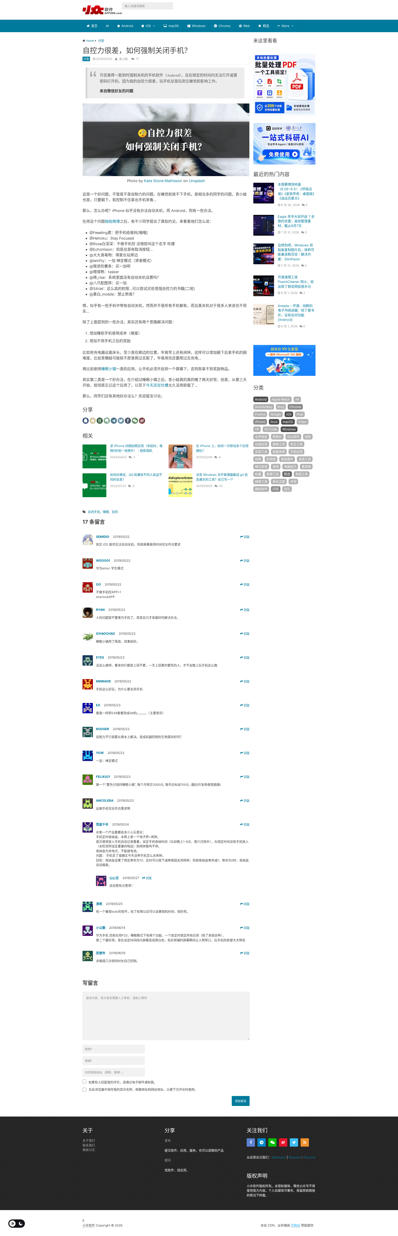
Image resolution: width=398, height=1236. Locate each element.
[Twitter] (294, 1142)
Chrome (224, 26)
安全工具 (296, 444)
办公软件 (293, 437)
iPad (300, 414)
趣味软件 (261, 489)
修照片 (277, 437)
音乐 (287, 489)
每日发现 (261, 467)
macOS (173, 26)
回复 (246, 536)
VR (257, 429)
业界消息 (261, 437)
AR (297, 399)
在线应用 (261, 444)
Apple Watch (281, 399)
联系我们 (89, 1145)
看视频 (306, 467)
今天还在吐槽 (157, 385)
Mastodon (279, 1157)
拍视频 (271, 459)
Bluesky (294, 1157)
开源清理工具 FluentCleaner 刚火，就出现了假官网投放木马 (296, 282)
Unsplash (197, 181)
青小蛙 (123, 59)
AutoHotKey (263, 407)
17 (137, 59)
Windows (198, 26)
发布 (168, 1140)
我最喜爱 (279, 452)
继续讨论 (89, 1150)
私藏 (258, 474)
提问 (168, 1160)
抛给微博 (112, 221)
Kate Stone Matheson (163, 181)
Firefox (260, 414)
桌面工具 (304, 459)
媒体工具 (279, 444)
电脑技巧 (290, 467)
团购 (308, 437)
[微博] (283, 1142)
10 (220, 486)
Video (302, 422)
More (285, 26)
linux (274, 422)
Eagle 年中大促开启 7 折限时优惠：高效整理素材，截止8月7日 (296, 221)
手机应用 (296, 452)
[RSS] (305, 1142)
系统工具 (301, 474)
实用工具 (261, 452)
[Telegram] (261, 1142)
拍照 (258, 459)
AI (107, 26)
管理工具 (272, 474)
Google (276, 414)
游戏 (276, 467)
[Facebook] (251, 1142)
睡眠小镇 (108, 369)
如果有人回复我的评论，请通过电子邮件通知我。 (123, 1082)
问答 (86, 59)
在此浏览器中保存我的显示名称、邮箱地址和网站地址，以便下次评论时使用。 (143, 1089)
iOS (148, 26)
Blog (281, 407)
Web (246, 26)
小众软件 (89, 1225)
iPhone (260, 422)
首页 (93, 26)
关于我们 (89, 1140)
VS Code (270, 429)
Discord (309, 1157)
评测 (293, 481)
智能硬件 (287, 459)
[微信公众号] (272, 1142)
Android (127, 26)
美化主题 (279, 481)
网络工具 (261, 481)
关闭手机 (94, 512)
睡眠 (106, 512)
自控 (115, 512)
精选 (265, 26)
